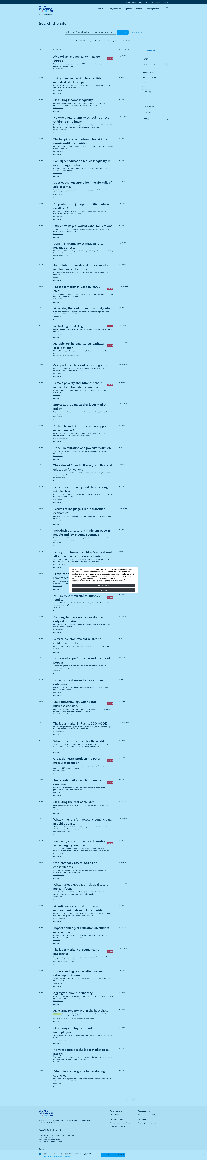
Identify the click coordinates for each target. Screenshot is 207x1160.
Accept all (103, 590)
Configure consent (103, 585)
